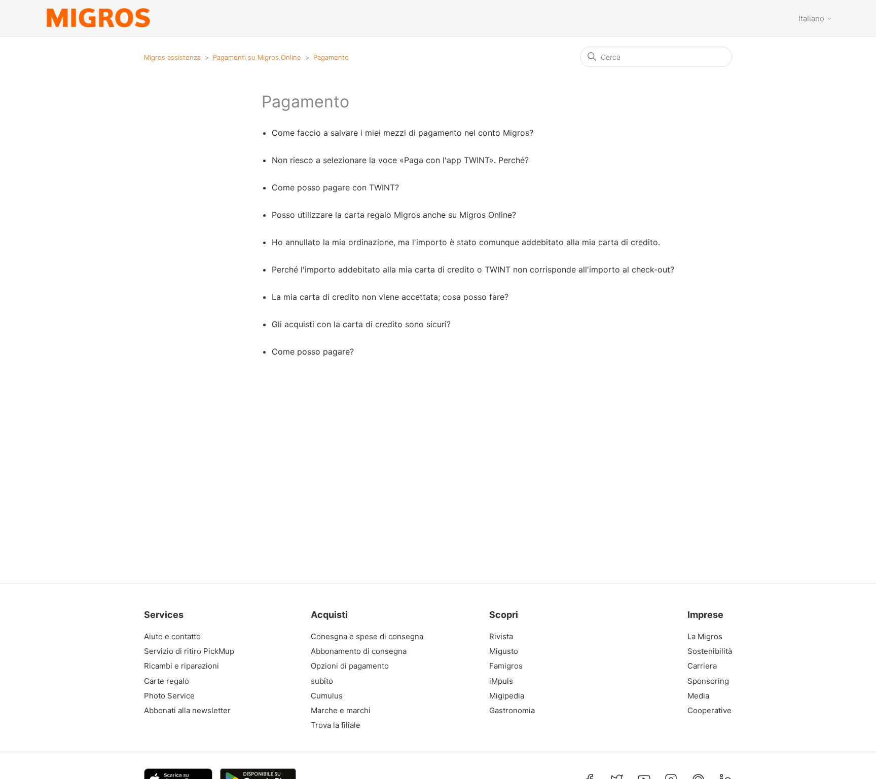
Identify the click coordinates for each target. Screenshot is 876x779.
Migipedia (506, 695)
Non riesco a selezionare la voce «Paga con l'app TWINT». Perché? (400, 160)
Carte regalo (166, 681)
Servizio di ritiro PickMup (189, 651)
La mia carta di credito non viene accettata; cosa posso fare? (390, 297)
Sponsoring (707, 681)
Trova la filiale (335, 725)
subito (322, 681)
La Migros (704, 636)
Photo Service (169, 695)
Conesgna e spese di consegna (367, 636)
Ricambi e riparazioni (181, 666)
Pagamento (331, 57)
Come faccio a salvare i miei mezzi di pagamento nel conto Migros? (402, 133)
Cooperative (707, 710)
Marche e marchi (341, 710)
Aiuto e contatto (172, 636)
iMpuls (501, 681)
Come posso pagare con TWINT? (335, 187)
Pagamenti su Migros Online (257, 57)
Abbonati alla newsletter (187, 710)
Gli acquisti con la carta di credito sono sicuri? (361, 324)
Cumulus (327, 695)
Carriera (702, 666)
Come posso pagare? (313, 351)
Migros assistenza (172, 57)
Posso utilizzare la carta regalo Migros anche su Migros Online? (394, 215)
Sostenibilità (707, 651)
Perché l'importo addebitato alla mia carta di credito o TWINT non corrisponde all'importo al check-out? (473, 269)
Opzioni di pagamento (350, 666)
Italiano (812, 18)
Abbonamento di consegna (359, 651)
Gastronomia (512, 710)
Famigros (506, 666)
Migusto (503, 651)
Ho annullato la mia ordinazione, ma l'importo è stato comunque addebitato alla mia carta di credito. (466, 242)
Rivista (501, 636)
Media (698, 695)
